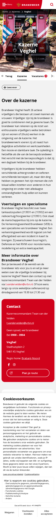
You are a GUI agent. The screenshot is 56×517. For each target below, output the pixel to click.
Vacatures (39, 76)
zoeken (50, 4)
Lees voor (12, 88)
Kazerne (22, 76)
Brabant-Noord (31, 358)
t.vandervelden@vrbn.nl (19, 284)
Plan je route (26, 374)
